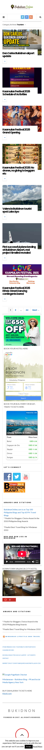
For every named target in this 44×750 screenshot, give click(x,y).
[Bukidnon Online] (22, 7)
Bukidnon (22, 710)
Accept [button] (28, 747)
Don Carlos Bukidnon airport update (18, 54)
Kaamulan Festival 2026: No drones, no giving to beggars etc (18, 170)
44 (27, 310)
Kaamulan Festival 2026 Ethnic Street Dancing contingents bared (16, 291)
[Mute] (33, 561)
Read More (37, 746)
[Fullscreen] (37, 561)
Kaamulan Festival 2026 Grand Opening (16, 131)
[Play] (7, 561)
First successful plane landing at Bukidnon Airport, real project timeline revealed (19, 250)
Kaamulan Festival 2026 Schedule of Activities (16, 93)
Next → (35, 310)
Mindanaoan (7, 679)
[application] (22, 554)
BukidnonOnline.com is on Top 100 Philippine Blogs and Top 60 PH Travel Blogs (20, 512)
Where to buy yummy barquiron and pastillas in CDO (21, 663)
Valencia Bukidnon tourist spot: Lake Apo (17, 210)
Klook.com (7, 693)
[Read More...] (5, 61)
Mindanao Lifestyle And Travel (23, 636)
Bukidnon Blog (21, 679)
